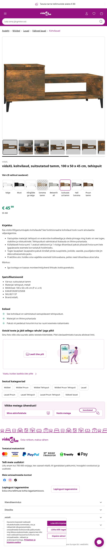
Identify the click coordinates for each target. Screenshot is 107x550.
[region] (35, 532)
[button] (8, 188)
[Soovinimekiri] (94, 13)
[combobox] (53, 21)
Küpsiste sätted (58, 536)
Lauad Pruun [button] (9, 394)
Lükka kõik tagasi (58, 529)
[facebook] (4, 480)
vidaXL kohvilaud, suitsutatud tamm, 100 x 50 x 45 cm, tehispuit (52, 166)
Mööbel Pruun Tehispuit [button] (65, 387)
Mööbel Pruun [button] (22, 387)
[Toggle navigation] (5, 13)
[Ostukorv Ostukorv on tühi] (101, 13)
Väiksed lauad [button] (72, 394)
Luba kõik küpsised (58, 523)
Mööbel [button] (7, 387)
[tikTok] (15, 480)
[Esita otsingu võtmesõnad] (101, 21)
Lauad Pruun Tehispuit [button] (50, 394)
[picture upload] (69, 354)
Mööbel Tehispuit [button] (41, 387)
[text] (8, 208)
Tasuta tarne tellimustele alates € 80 (57, 3)
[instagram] (10, 480)
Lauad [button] (83, 387)
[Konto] (86, 13)
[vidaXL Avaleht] (45, 14)
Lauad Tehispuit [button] (28, 394)
